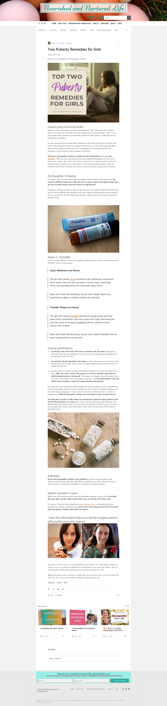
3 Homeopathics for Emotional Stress (83, 629)
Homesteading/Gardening (104, 30)
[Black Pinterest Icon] (45, 23)
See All (127, 606)
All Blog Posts (42, 30)
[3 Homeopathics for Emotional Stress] (84, 617)
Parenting (83, 30)
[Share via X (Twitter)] (53, 589)
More (116, 30)
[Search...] (129, 18)
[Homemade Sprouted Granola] (52, 617)
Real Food (63, 30)
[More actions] (118, 43)
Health (91, 30)
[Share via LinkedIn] (58, 589)
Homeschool (53, 30)
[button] (101, 17)
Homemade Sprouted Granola (51, 628)
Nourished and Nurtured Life (51, 689)
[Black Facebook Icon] (42, 23)
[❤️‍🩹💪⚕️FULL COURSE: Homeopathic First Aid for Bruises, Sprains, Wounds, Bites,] (115, 617)
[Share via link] (63, 589)
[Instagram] (39, 23)
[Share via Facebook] (49, 589)
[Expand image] (64, 540)
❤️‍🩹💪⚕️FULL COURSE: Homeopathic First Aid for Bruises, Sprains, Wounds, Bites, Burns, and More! (113, 629)
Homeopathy (73, 30)
